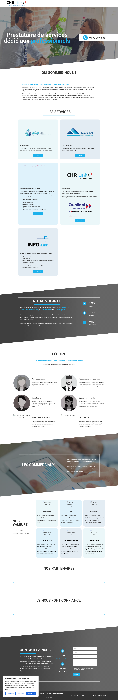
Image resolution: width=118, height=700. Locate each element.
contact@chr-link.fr (62, 658)
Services (58, 4)
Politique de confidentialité (55, 693)
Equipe (74, 4)
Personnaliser (10, 693)
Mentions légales (39, 693)
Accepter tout (31, 693)
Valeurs (82, 4)
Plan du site (48, 697)
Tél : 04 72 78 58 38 (79, 695)
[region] (21, 686)
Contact (99, 4)
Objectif (66, 4)
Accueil (40, 4)
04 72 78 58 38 (97, 37)
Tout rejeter (21, 693)
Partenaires (90, 4)
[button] (14, 583)
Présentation (49, 4)
